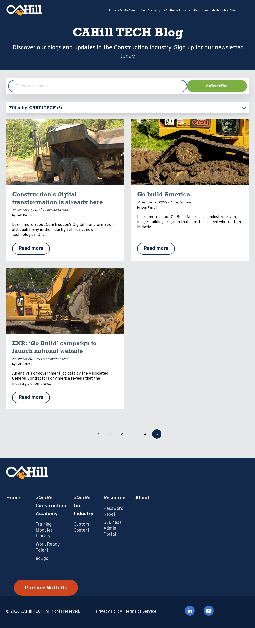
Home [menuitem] (112, 10)
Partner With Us (46, 587)
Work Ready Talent (48, 547)
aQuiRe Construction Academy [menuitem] (139, 10)
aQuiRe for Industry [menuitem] (177, 10)
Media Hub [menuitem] (219, 10)
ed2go (42, 559)
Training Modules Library (44, 530)
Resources (115, 498)
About (142, 498)
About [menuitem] (233, 10)
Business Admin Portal (112, 528)
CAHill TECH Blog (127, 32)
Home (13, 498)
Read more (31, 248)
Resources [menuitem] (201, 10)
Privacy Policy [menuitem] (109, 611)
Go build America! (164, 194)
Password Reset (113, 511)
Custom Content (81, 527)
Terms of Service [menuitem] (140, 611)
